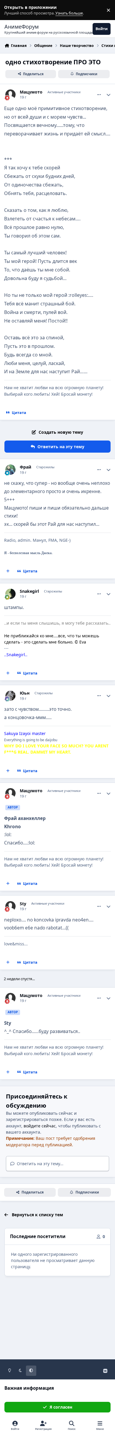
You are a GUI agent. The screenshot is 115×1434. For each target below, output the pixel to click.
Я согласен (61, 1407)
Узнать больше (15, 10)
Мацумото (31, 92)
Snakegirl (29, 591)
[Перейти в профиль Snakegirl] (10, 594)
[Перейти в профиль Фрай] (10, 469)
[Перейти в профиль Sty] (10, 906)
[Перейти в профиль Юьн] (10, 695)
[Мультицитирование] (8, 571)
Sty (23, 903)
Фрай (25, 467)
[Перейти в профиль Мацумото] (10, 94)
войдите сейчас (40, 1126)
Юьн (24, 693)
